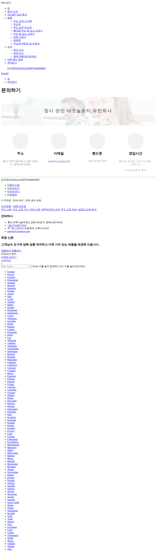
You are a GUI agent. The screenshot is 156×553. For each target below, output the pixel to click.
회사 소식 (18, 50)
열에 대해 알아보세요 (25, 56)
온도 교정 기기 (21, 209)
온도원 (17, 24)
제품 (9, 18)
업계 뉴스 (18, 53)
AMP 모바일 (19, 206)
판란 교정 (35, 209)
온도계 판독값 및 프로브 (26, 43)
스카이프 (6, 260)
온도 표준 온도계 (22, 27)
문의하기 (12, 62)
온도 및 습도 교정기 (24, 34)
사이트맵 (6, 206)
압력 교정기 (19, 37)
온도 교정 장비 (69, 209)
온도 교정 (6, 209)
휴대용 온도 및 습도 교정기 (28, 30)
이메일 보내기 (8, 257)
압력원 (17, 40)
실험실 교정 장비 (87, 209)
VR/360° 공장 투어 (17, 14)
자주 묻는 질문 (15, 59)
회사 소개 (12, 11)
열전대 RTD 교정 (50, 209)
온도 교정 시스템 (22, 21)
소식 (9, 46)
